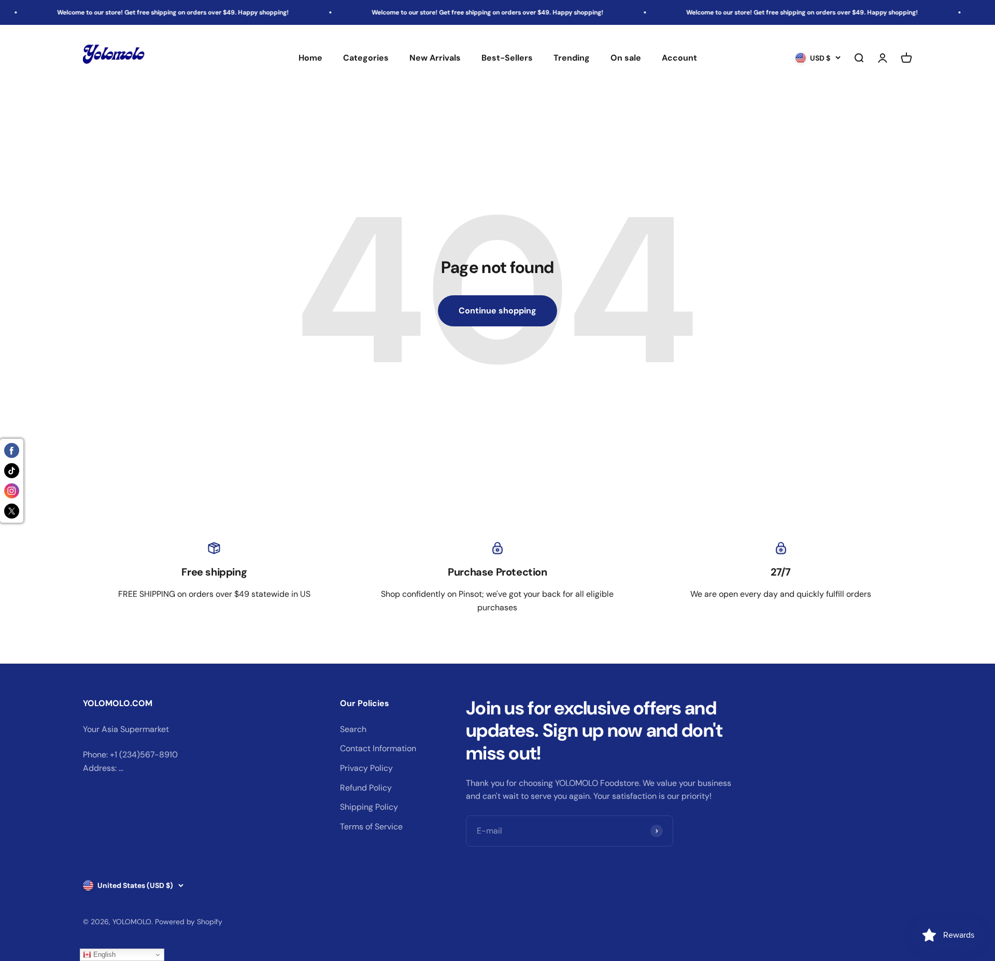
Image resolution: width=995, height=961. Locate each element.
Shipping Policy (369, 806)
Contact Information (378, 748)
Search (353, 729)
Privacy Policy (366, 768)
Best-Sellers (507, 58)
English (103, 954)
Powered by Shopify (188, 921)
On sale (625, 58)
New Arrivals (435, 58)
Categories (366, 58)
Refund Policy (366, 787)
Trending (571, 58)
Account (679, 58)
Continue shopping (497, 310)
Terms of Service (371, 826)
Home (310, 58)
